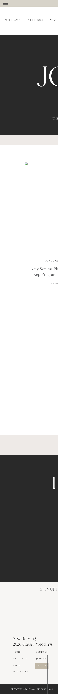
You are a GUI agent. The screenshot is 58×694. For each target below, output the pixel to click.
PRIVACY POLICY (19, 689)
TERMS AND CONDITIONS (41, 689)
